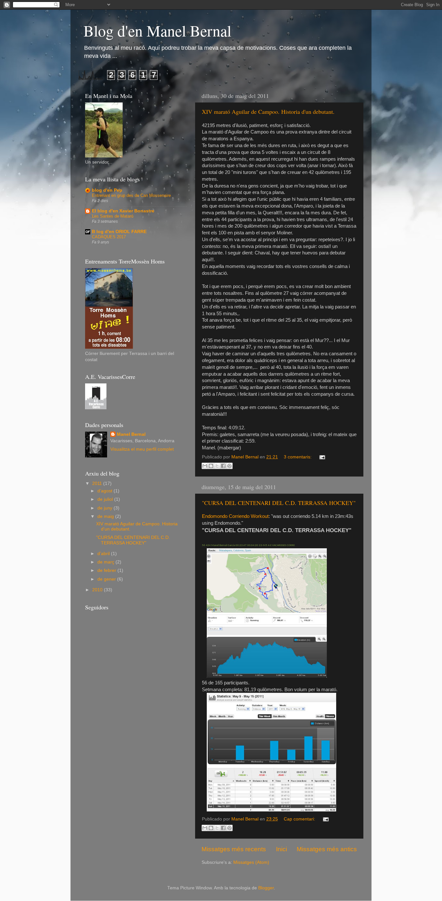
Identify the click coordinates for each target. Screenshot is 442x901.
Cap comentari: (300, 819)
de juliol (105, 499)
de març (106, 562)
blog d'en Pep (107, 190)
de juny (105, 508)
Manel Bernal (131, 434)
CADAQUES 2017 (109, 236)
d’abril (104, 553)
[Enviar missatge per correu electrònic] (321, 457)
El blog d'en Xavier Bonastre (123, 211)
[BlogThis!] (211, 466)
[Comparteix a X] (217, 466)
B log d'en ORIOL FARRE (119, 231)
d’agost (105, 490)
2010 (98, 589)
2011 (97, 483)
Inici (281, 849)
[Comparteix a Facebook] (223, 466)
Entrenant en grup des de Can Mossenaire (131, 195)
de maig (106, 516)
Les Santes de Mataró (112, 216)
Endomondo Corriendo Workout (235, 516)
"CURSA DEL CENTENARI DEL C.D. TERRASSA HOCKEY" (279, 503)
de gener (107, 579)
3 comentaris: (298, 457)
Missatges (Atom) (251, 862)
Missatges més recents (234, 849)
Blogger (266, 887)
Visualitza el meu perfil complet (142, 449)
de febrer (107, 570)
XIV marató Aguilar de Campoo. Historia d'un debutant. (268, 111)
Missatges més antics (327, 849)
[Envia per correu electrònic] (205, 466)
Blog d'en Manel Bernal (157, 30)
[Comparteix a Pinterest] (229, 466)
